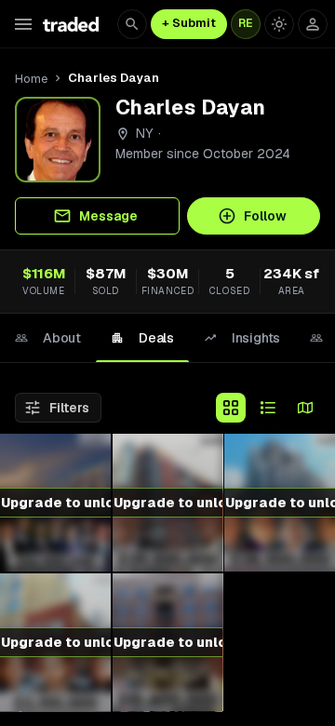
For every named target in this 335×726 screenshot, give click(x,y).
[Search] (132, 24)
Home (31, 79)
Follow (265, 216)
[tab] (48, 338)
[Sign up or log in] (313, 24)
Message (108, 216)
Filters (69, 407)
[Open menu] (23, 24)
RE (245, 23)
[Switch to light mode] (279, 24)
